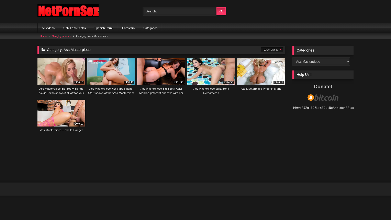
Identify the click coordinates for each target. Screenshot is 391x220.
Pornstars (128, 28)
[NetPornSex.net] (68, 11)
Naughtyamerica (61, 36)
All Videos (48, 28)
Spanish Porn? (103, 28)
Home (43, 36)
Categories (150, 28)
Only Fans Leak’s (74, 28)
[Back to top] (378, 208)
